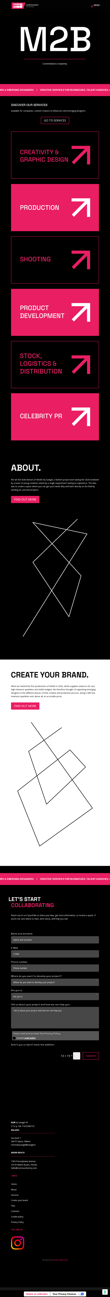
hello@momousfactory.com (24, 1168)
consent (26, 1038)
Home (14, 1184)
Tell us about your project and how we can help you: (40, 1004)
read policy (30, 1038)
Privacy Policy (17, 1222)
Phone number (19, 961)
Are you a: (16, 990)
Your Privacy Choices (64, 1294)
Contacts (15, 1211)
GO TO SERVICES (55, 120)
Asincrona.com (61, 1259)
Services (15, 1195)
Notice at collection (37, 1294)
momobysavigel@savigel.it (23, 1144)
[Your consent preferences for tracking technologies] (105, 1292)
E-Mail (14, 947)
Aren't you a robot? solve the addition (32, 1044)
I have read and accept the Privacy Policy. (37, 1033)
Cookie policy (17, 1216)
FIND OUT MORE (25, 499)
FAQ (13, 1205)
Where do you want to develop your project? (36, 976)
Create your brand (19, 1200)
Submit (91, 1056)
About (14, 1189)
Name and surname (22, 933)
